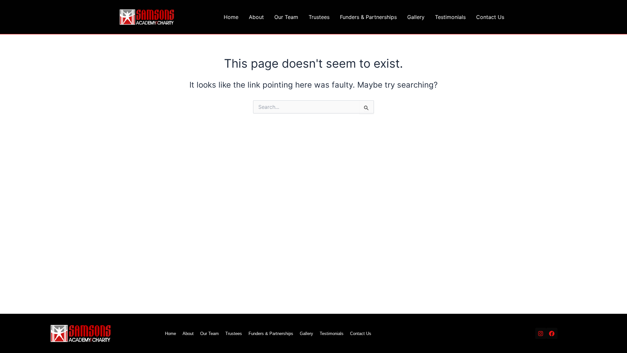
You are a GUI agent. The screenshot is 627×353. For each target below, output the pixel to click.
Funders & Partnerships (368, 17)
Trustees (319, 17)
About (256, 17)
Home (231, 17)
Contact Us (490, 17)
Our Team (286, 17)
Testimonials (450, 17)
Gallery (416, 17)
